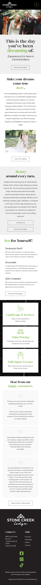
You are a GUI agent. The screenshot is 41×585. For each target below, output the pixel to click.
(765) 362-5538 (10, 546)
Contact (27, 545)
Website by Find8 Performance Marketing (23, 579)
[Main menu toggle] (36, 5)
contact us (13, 572)
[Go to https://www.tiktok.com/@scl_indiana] (21, 565)
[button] (5, 141)
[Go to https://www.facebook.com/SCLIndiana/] (21, 553)
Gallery (27, 542)
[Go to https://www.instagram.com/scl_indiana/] (21, 559)
